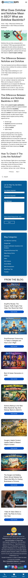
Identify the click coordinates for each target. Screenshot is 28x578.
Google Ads (7, 243)
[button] (26, 2)
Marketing (6, 256)
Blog (7, 23)
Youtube (6, 272)
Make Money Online (9, 253)
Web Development (9, 266)
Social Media (7, 264)
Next (17, 171)
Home (2, 23)
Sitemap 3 (15, 563)
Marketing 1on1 (14, 542)
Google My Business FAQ (11, 250)
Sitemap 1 (8, 563)
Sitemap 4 (19, 563)
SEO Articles (7, 261)
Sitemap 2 (12, 563)
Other (5, 258)
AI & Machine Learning (10, 240)
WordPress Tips (8, 269)
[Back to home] (10, 2)
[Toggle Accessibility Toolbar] (25, 566)
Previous (12, 171)
